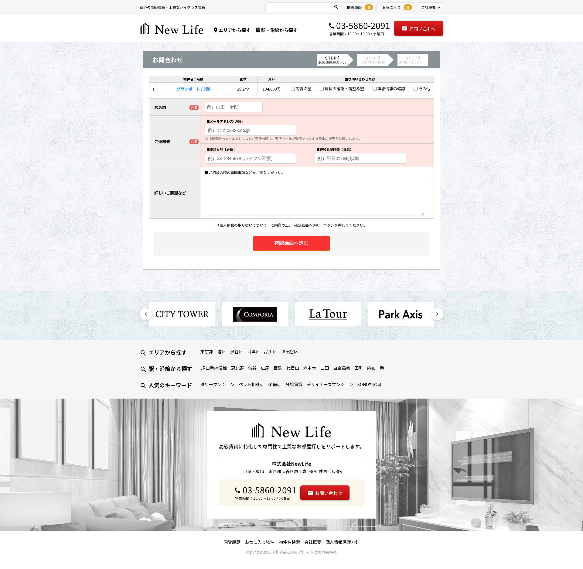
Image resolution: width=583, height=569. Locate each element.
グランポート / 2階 (193, 89)
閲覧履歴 (231, 542)
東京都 (206, 351)
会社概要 (312, 542)
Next (437, 314)
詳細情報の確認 (391, 88)
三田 (324, 368)
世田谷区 (289, 351)
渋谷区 (236, 351)
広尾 (265, 368)
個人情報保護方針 (343, 542)
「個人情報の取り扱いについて (241, 225)
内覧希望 (304, 88)
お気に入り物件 (259, 542)
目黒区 (253, 351)
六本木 (309, 368)
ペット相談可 (251, 384)
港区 (221, 351)
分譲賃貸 (293, 384)
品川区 (270, 351)
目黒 (278, 368)
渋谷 (252, 368)
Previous (146, 314)
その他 (424, 88)
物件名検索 (289, 542)
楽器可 (274, 384)
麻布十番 (375, 368)
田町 (358, 368)
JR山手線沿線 (213, 368)
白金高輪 (341, 368)
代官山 (292, 368)
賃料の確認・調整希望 (344, 88)
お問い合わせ (422, 28)
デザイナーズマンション (330, 384)
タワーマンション (217, 384)
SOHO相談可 (369, 384)
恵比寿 (237, 368)
